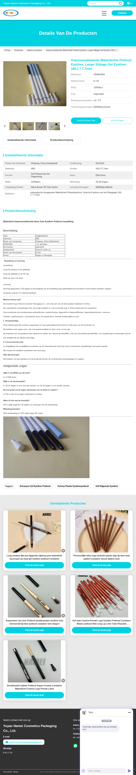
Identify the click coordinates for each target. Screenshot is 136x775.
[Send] (129, 771)
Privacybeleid (7, 772)
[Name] (120, 3)
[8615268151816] (75, 745)
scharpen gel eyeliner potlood (35, 486)
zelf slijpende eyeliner (107, 486)
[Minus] (129, 712)
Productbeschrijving (61, 140)
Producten (18, 50)
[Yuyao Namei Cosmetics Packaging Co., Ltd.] (17, 13)
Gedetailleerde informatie (21, 140)
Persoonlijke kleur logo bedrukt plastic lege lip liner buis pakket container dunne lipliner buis (101, 557)
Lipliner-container (34, 50)
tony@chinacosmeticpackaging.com (25, 742)
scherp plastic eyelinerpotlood (73, 486)
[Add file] (83, 771)
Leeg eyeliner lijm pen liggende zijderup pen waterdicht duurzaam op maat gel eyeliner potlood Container (34, 557)
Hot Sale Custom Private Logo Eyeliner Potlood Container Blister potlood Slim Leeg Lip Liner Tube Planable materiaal (102, 622)
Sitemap (15, 772)
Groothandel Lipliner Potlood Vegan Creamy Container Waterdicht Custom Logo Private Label (34, 687)
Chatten (122, 13)
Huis (8, 50)
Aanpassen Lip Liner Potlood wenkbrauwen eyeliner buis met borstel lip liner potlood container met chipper (34, 622)
